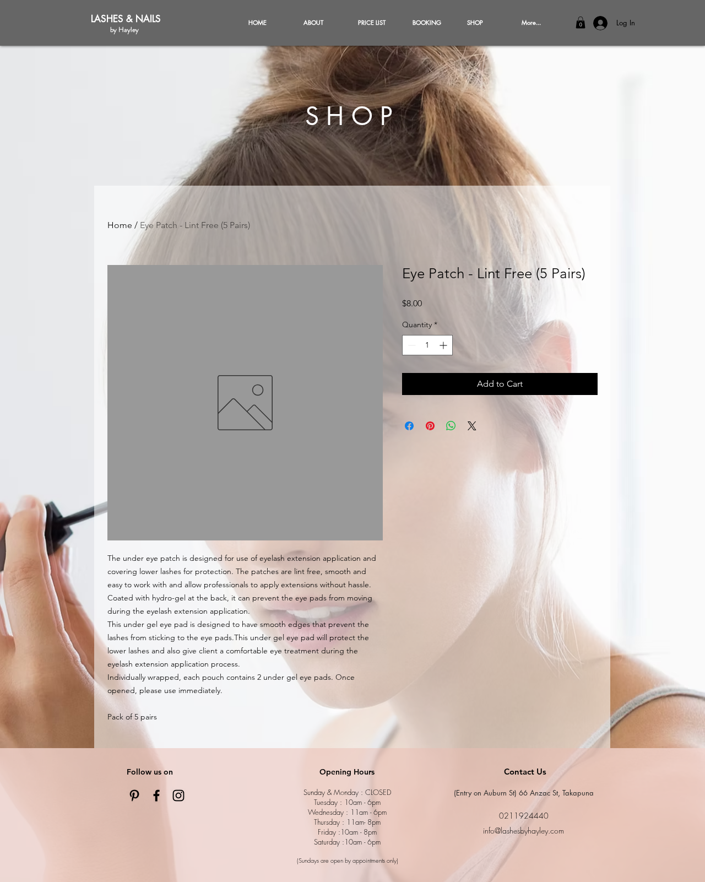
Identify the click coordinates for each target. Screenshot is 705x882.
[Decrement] (410, 345)
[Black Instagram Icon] (178, 795)
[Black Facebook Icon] (156, 795)
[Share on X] (472, 425)
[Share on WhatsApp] (451, 425)
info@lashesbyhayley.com (523, 830)
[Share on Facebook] (409, 425)
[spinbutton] (427, 345)
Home (119, 225)
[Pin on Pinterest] (430, 425)
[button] (580, 23)
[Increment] (444, 345)
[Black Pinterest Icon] (134, 795)
